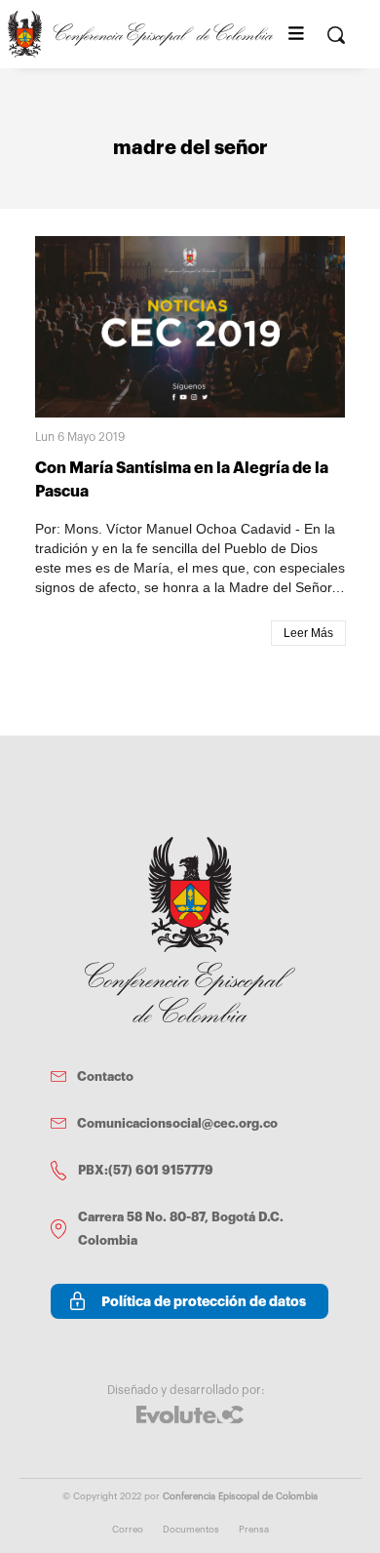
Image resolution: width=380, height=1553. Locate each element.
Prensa (254, 1529)
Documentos (191, 1529)
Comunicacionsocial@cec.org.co (177, 1123)
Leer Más (308, 633)
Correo (127, 1529)
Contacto (105, 1076)
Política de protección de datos (203, 1301)
